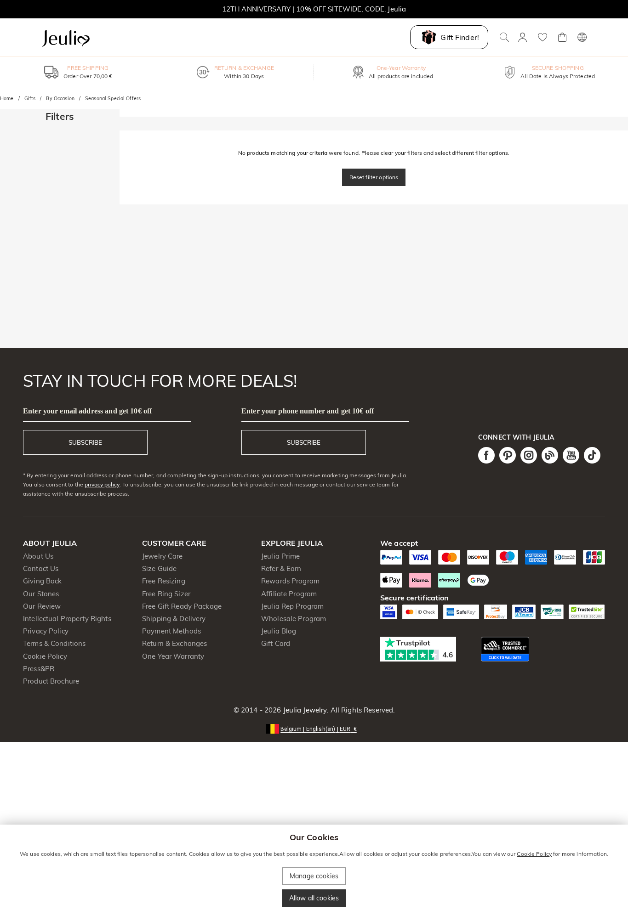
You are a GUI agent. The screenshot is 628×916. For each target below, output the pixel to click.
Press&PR (38, 668)
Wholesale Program (293, 618)
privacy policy (102, 484)
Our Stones (41, 593)
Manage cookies (314, 876)
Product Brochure (51, 681)
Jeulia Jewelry (304, 710)
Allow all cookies (314, 898)
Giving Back (42, 581)
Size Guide (159, 568)
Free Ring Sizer (166, 593)
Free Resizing (163, 581)
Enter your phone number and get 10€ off (307, 411)
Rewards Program (290, 581)
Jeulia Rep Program (292, 606)
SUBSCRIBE (85, 442)
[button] (314, 728)
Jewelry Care (162, 556)
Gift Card (275, 643)
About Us (38, 556)
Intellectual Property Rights (67, 618)
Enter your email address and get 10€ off (87, 411)
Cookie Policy (45, 656)
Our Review (42, 606)
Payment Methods (171, 631)
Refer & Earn (281, 568)
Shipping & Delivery (174, 618)
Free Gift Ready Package (182, 606)
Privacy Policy (46, 631)
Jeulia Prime (280, 556)
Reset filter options (374, 177)
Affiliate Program (289, 593)
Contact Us (40, 568)
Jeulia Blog (278, 631)
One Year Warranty (173, 656)
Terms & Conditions (54, 643)
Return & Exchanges (174, 643)
